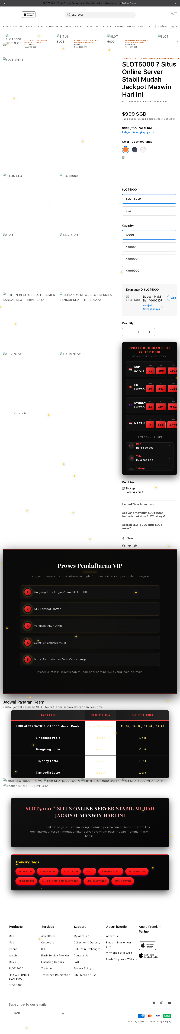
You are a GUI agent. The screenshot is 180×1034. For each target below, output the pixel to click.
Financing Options (52, 962)
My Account (81, 936)
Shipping (143, 119)
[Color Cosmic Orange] (125, 149)
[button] (10, 26)
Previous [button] (4, 3)
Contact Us (81, 955)
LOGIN (75, 781)
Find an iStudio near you (118, 944)
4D (151, 26)
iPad (11, 942)
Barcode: (148, 101)
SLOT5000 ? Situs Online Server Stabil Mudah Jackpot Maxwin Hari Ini (90, 3)
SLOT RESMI (115, 26)
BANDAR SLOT (74, 26)
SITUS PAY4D (123, 881)
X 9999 (131, 246)
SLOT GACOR (95, 26)
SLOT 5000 (45, 26)
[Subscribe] (63, 1013)
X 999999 (132, 270)
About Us (112, 936)
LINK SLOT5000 (136, 26)
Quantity (128, 323)
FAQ (76, 962)
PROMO (37, 781)
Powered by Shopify (160, 1021)
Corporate (47, 942)
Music (12, 962)
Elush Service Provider (55, 955)
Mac (11, 936)
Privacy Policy (83, 968)
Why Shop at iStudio (119, 952)
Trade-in (46, 968)
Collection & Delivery (87, 942)
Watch (13, 955)
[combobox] (100, 15)
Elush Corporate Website (121, 959)
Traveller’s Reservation (55, 975)
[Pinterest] (136, 546)
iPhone (13, 949)
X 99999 (132, 258)
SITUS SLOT (27, 26)
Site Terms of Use (85, 975)
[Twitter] (130, 546)
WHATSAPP (154, 781)
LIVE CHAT (41, 786)
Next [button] (175, 3)
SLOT (58, 26)
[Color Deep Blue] (134, 150)
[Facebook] (124, 546)
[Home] (64, 29)
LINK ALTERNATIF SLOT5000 (60, 881)
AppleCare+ (48, 936)
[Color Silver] (143, 150)
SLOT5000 (10, 26)
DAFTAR (115, 781)
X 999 (130, 234)
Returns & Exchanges (87, 949)
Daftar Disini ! (129, 3)
